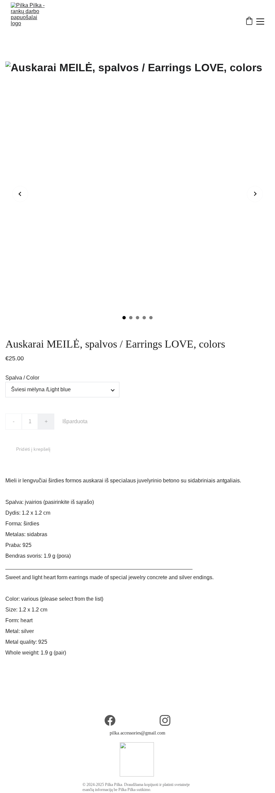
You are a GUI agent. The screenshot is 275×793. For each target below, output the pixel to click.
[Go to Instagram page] (165, 720)
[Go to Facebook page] (110, 720)
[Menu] (260, 21)
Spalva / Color (22, 378)
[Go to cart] (249, 21)
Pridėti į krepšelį (33, 449)
